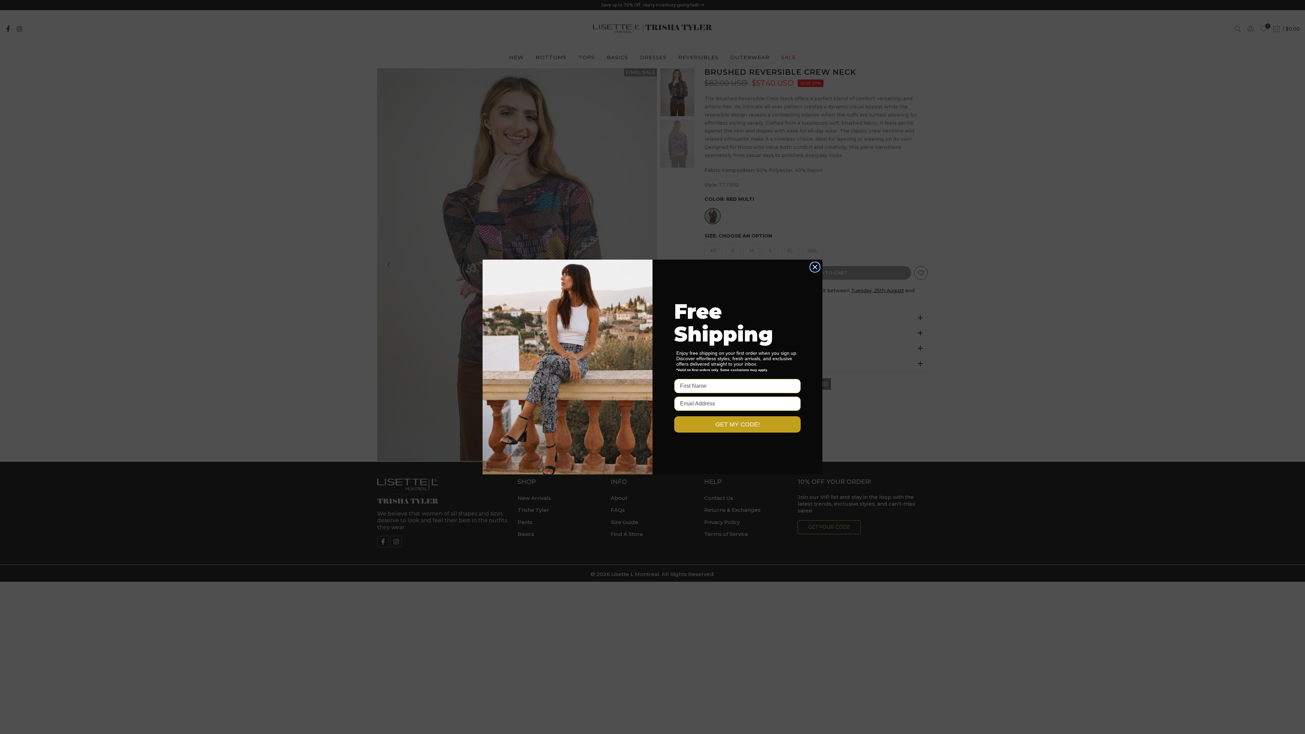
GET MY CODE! (737, 424)
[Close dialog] (815, 267)
